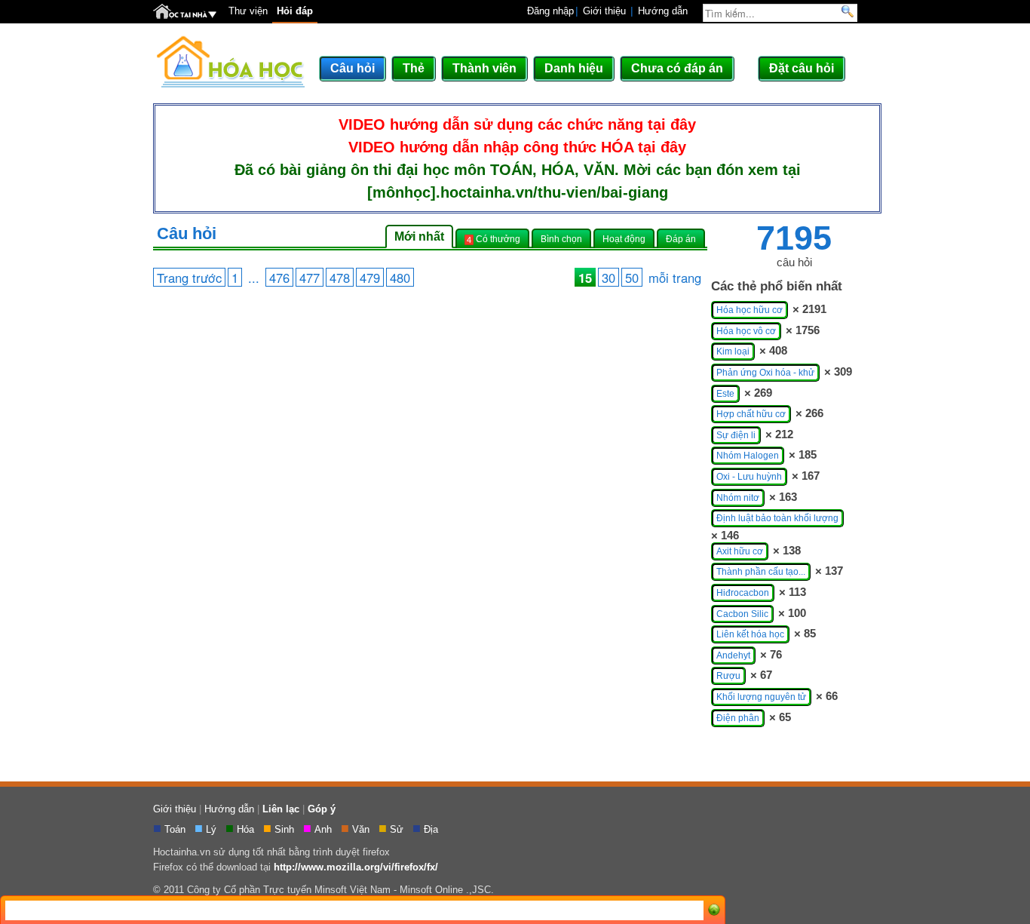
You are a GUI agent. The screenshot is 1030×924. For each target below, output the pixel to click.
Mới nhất (419, 236)
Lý (212, 829)
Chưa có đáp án (677, 68)
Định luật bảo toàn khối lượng (777, 518)
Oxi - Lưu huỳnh (749, 476)
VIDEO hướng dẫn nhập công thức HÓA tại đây (517, 147)
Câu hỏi (352, 68)
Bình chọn (561, 239)
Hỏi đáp (295, 11)
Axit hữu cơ (739, 551)
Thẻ (414, 68)
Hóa (247, 829)
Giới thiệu (604, 11)
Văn (362, 829)
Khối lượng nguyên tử (761, 696)
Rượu (728, 675)
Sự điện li (736, 435)
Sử (398, 829)
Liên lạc (280, 809)
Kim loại (733, 351)
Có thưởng (493, 239)
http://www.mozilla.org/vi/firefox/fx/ (356, 867)
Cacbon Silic (742, 614)
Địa (432, 829)
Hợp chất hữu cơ (751, 414)
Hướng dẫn (663, 11)
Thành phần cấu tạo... (760, 571)
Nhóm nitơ (737, 497)
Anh (324, 829)
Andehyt (733, 655)
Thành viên (484, 68)
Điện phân (737, 718)
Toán (176, 829)
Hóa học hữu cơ (749, 310)
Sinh (285, 829)
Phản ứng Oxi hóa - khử (765, 372)
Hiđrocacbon (742, 592)
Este (725, 393)
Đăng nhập (550, 11)
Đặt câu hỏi (801, 68)
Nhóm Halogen (747, 455)
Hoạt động (623, 239)
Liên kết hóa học (750, 634)
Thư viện (248, 11)
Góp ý (322, 809)
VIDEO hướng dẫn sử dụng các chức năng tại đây (517, 124)
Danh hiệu (573, 68)
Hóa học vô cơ (746, 331)
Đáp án (681, 239)
